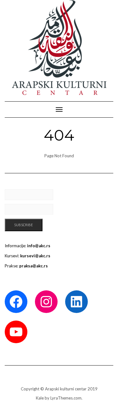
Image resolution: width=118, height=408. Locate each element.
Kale (40, 397)
